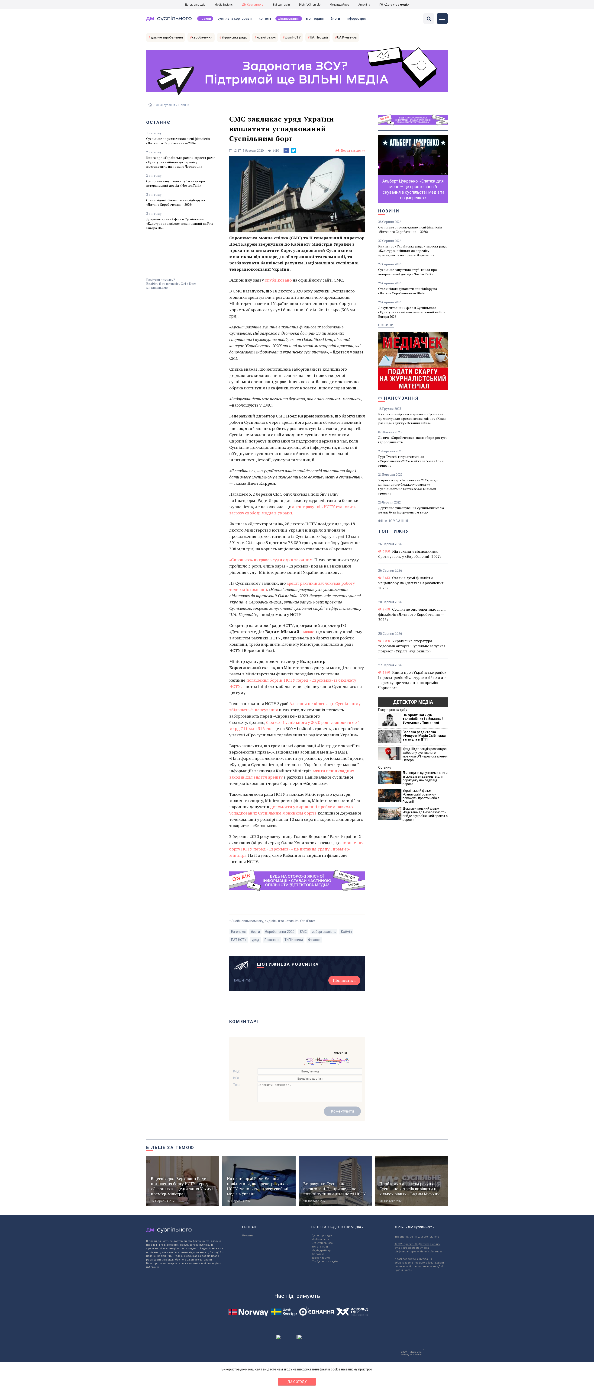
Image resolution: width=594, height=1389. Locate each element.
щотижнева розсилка (288, 964)
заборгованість (324, 931)
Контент (265, 18)
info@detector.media (416, 1247)
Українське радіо (235, 37)
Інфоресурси (356, 18)
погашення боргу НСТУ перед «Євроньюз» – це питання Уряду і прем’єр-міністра (296, 849)
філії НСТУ (293, 37)
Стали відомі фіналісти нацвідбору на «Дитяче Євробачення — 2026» (175, 202)
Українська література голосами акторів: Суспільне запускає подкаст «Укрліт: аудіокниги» (411, 646)
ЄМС (303, 931)
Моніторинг (315, 18)
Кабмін (346, 931)
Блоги (335, 18)
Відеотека (317, 1254)
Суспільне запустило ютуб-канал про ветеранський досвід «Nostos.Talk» (175, 183)
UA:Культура (347, 37)
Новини (205, 18)
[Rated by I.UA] (286, 1338)
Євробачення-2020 (279, 931)
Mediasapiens (320, 1239)
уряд (255, 940)
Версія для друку (353, 150)
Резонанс (272, 940)
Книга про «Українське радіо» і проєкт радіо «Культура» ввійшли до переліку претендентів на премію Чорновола (180, 162)
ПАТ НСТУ (238, 940)
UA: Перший (319, 37)
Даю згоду (297, 1382)
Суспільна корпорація (234, 18)
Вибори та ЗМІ (320, 1257)
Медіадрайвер (339, 4)
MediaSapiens (224, 4)
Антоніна (364, 4)
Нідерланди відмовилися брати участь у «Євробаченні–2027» (410, 554)
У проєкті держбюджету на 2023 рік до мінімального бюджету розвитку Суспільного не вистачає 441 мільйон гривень (408, 486)
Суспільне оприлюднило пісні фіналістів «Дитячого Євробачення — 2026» (178, 140)
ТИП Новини (293, 940)
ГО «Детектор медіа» (394, 4)
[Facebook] (286, 150)
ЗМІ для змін (281, 4)
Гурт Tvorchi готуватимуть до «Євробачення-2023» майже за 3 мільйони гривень (411, 461)
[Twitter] (293, 150)
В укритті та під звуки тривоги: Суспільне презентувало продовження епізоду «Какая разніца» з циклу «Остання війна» (412, 418)
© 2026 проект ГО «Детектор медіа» (417, 1244)
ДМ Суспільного (252, 4)
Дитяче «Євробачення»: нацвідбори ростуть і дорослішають (412, 439)
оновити (340, 1052)
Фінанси (314, 940)
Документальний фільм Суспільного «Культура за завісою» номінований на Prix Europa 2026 (179, 223)
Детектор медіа (195, 4)
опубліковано (278, 280)
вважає (307, 631)
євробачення (202, 37)
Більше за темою (170, 1147)
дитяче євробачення (167, 37)
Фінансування (289, 18)
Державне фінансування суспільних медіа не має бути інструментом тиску (411, 510)
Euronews (238, 931)
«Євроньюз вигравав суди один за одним (271, 559)
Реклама (247, 1235)
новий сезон (266, 37)
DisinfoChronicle (309, 4)
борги (255, 931)
